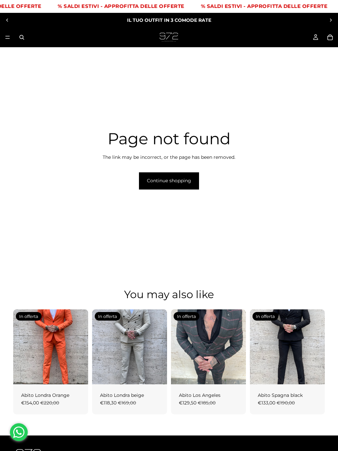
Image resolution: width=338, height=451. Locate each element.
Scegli (83, 374)
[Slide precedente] (7, 20)
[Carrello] (330, 37)
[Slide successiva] (330, 20)
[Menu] (7, 37)
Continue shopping (169, 181)
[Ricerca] (22, 37)
